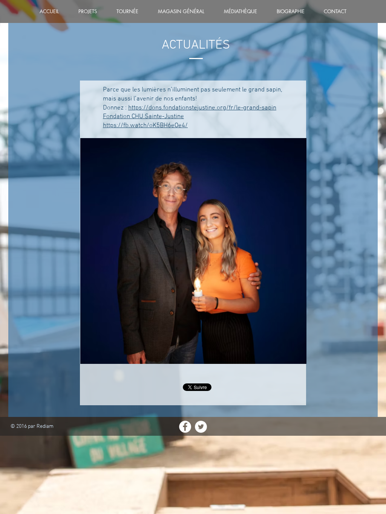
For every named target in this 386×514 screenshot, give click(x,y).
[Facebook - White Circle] (185, 427)
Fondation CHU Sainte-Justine (143, 116)
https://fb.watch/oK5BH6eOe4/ (145, 125)
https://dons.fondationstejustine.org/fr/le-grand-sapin (202, 108)
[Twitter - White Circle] (201, 427)
